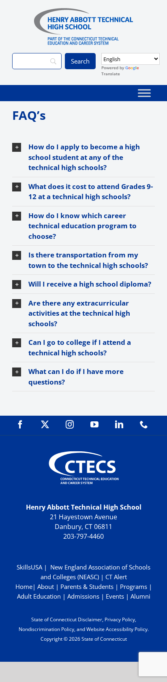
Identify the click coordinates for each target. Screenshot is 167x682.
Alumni (140, 596)
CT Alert (116, 577)
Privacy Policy (120, 619)
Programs (133, 586)
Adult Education (39, 596)
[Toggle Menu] (144, 93)
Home (23, 586)
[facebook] (20, 425)
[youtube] (94, 425)
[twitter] (45, 425)
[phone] (144, 425)
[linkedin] (119, 425)
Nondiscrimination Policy (46, 629)
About (45, 586)
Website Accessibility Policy (117, 629)
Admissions (83, 596)
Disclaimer (90, 619)
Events (115, 596)
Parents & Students (86, 586)
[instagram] (70, 425)
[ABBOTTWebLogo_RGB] (83, 11)
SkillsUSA (30, 567)
